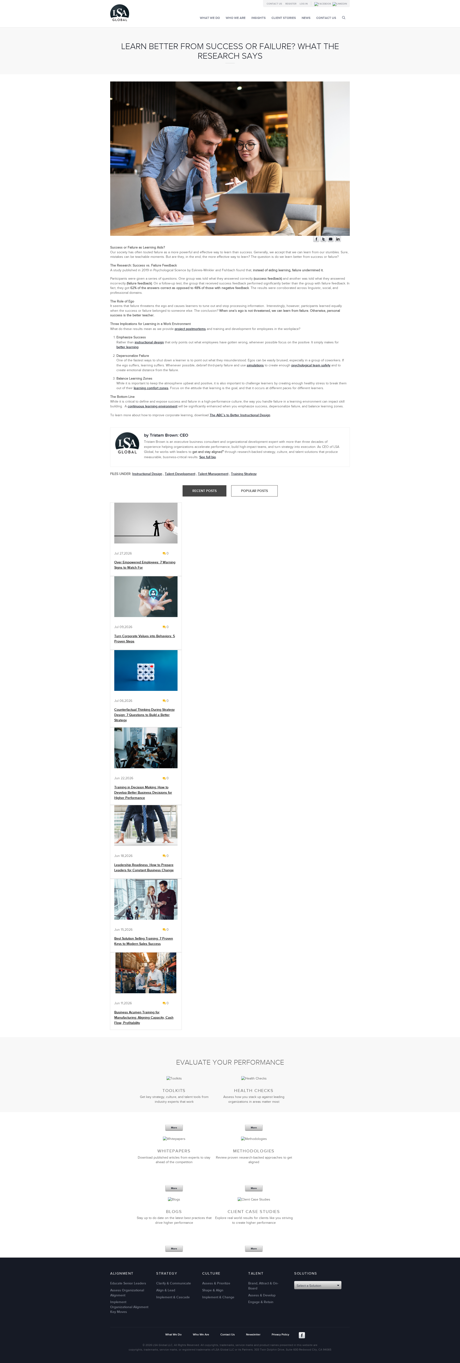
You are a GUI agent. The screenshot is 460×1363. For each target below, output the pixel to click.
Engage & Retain (260, 1302)
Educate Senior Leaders (128, 1283)
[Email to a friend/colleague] (331, 241)
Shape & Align (212, 1290)
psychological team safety (310, 365)
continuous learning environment (152, 406)
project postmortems (190, 329)
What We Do (210, 18)
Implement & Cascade (173, 1297)
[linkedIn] (338, 241)
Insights (258, 18)
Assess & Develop (262, 1295)
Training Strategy (244, 474)
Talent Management (213, 474)
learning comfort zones (151, 388)
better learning (127, 347)
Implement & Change (218, 1297)
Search (343, 17)
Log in (304, 3)
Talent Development (180, 474)
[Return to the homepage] (119, 22)
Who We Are (236, 18)
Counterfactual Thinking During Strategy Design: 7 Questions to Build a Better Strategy (144, 715)
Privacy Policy (280, 1334)
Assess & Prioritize (216, 1283)
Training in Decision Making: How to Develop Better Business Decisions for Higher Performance (143, 792)
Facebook (302, 1335)
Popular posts (254, 491)
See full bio (207, 457)
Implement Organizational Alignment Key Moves (129, 1307)
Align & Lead (165, 1290)
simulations (255, 365)
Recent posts (204, 491)
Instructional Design (147, 474)
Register (290, 3)
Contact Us (274, 3)
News (306, 18)
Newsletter (253, 1334)
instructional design (149, 342)
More (174, 1127)
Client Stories (283, 18)
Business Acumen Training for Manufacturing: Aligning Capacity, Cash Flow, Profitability (143, 1017)
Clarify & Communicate (173, 1283)
